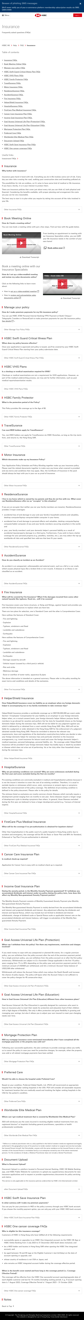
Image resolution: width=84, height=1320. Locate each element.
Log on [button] (78, 15)
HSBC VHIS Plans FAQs (13, 76)
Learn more (6, 9)
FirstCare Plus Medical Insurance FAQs (20, 110)
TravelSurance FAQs (12, 83)
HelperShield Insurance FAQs (16, 102)
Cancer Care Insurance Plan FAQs (18, 114)
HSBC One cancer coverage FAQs (18, 148)
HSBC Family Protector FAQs (16, 79)
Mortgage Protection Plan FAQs (17, 129)
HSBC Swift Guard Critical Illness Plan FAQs (22, 72)
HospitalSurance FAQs (13, 106)
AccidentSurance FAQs (14, 95)
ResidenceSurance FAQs (14, 91)
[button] (42, 209)
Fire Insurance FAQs (12, 99)
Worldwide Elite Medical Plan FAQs (18, 137)
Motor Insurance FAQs (13, 87)
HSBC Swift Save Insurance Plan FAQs (20, 145)
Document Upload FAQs (14, 141)
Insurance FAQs (11, 60)
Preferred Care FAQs (12, 133)
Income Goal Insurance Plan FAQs (18, 118)
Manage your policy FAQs (14, 68)
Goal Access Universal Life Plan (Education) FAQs (24, 125)
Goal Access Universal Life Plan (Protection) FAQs (24, 122)
